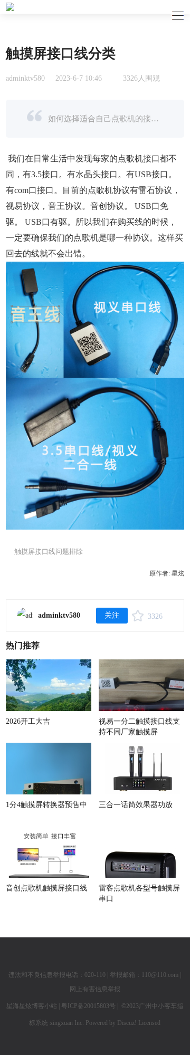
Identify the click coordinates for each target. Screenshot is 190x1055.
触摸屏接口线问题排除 (48, 551)
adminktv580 (25, 78)
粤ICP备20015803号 (88, 1006)
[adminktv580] (25, 616)
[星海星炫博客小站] (10, 6)
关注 (111, 615)
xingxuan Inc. (68, 1023)
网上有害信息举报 (95, 989)
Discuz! (127, 1023)
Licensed (149, 1023)
